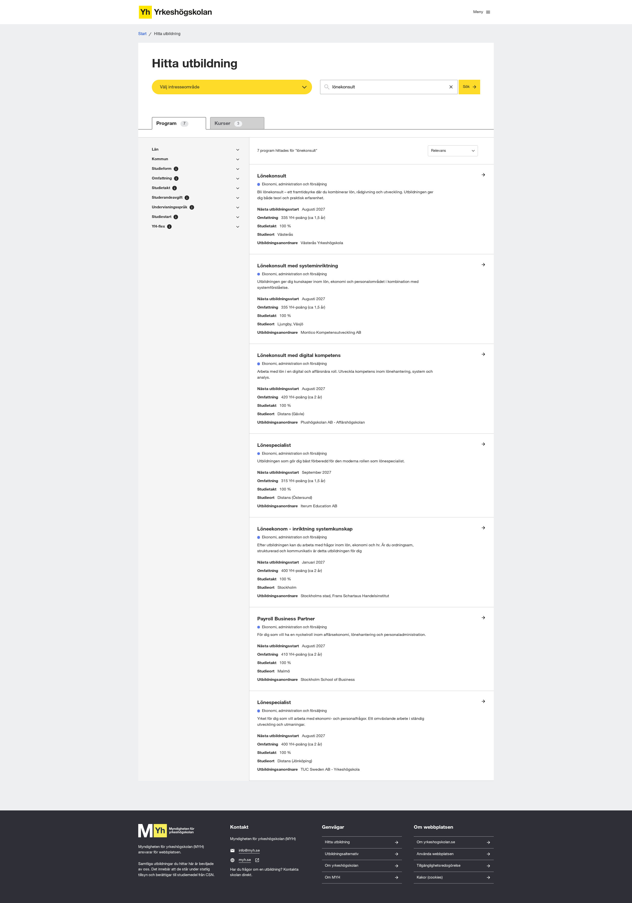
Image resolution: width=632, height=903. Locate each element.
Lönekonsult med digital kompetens (299, 355)
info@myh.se (249, 850)
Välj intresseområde (179, 87)
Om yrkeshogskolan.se (436, 842)
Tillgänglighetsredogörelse (438, 865)
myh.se (245, 860)
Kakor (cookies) (430, 877)
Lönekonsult (271, 176)
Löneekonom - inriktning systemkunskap (305, 529)
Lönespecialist (274, 445)
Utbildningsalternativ (342, 854)
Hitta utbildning (337, 842)
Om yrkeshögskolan (341, 865)
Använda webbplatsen (435, 854)
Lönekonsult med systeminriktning (297, 266)
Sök (466, 86)
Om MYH (332, 877)
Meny (478, 12)
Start (142, 33)
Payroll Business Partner (286, 619)
